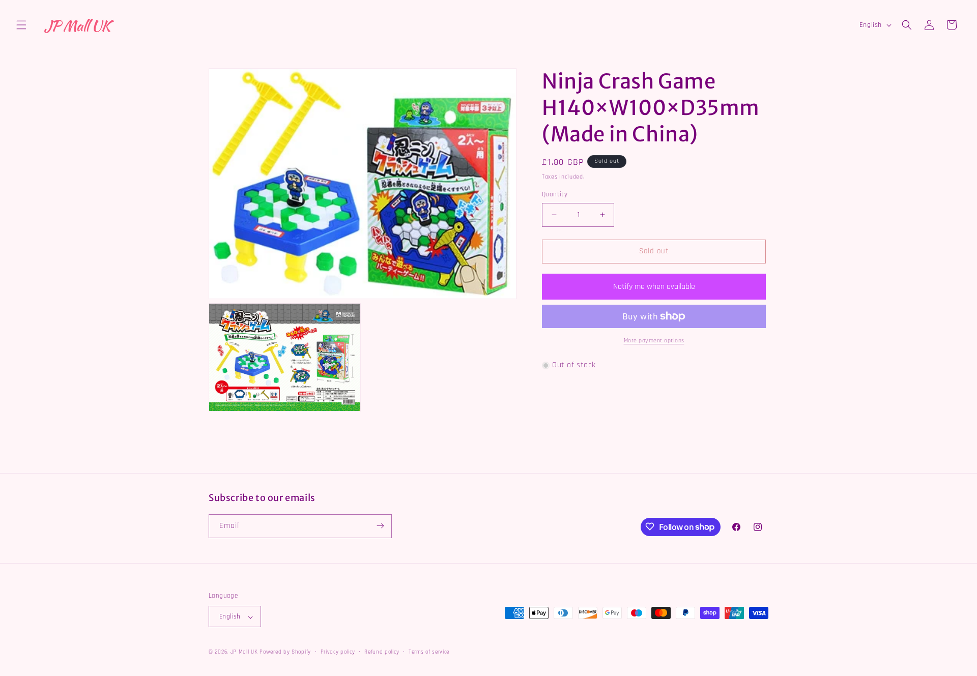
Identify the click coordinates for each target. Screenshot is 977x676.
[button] (21, 25)
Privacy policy (338, 652)
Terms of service (429, 652)
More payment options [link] (654, 340)
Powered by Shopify (285, 652)
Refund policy (381, 652)
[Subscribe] (380, 526)
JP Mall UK (244, 652)
